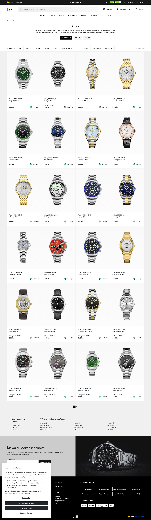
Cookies (57, 496)
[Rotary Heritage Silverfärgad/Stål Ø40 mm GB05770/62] (127, 304)
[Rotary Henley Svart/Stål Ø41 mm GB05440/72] (93, 247)
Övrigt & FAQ (135, 494)
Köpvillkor (58, 503)
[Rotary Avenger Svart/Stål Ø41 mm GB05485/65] (23, 363)
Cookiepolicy (26, 498)
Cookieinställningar (26, 513)
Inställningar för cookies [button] (62, 498)
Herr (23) (77, 37)
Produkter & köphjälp (120, 489)
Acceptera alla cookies (26, 503)
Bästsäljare (93, 15)
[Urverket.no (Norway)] (139, 516)
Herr (52, 15)
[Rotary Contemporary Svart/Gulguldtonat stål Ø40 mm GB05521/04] (93, 304)
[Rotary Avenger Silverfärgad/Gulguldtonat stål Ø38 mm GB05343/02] (127, 247)
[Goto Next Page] (81, 407)
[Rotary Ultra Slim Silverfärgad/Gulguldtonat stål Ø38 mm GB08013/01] (127, 74)
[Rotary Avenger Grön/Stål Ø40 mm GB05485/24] (93, 363)
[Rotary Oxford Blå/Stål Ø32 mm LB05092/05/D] (58, 132)
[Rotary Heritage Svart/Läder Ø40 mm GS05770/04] (58, 304)
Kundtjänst (88, 489)
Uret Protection (120, 494)
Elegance (43, 429)
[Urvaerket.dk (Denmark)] (132, 516)
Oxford (76, 429)
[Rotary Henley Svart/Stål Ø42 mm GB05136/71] (23, 132)
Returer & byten (104, 494)
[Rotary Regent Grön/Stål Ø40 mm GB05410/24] (23, 74)
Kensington (77, 427)
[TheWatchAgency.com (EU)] (142, 516)
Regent (109, 423)
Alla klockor (15, 425)
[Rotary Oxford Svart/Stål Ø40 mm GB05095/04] (127, 363)
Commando (44, 425)
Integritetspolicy (60, 501)
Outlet (109, 15)
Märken (42, 15)
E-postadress (11, 459)
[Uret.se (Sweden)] (129, 516)
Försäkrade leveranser (89, 494)
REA (101, 15)
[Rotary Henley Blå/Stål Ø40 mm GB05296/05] (127, 190)
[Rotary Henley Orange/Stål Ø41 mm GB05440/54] (58, 247)
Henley (76, 423)
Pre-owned (71, 15)
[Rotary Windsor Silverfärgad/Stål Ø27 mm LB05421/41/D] (93, 74)
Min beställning (104, 489)
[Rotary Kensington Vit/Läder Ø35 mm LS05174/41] (127, 132)
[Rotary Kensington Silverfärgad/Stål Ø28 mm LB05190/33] (23, 247)
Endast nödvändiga (26, 508)
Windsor (110, 429)
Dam (60, 15)
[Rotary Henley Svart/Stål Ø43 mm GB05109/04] (58, 74)
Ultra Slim (110, 427)
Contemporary (45, 427)
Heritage (77, 425)
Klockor (9, 21)
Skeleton (110, 425)
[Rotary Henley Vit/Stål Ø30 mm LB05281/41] (93, 132)
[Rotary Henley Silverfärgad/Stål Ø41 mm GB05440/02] (58, 190)
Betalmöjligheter (135, 489)
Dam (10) (87, 37)
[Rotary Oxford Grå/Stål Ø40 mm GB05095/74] (58, 363)
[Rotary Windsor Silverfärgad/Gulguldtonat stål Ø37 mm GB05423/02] (23, 190)
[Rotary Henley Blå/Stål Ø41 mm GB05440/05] (93, 190)
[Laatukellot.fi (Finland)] (136, 516)
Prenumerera (45, 462)
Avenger (43, 423)
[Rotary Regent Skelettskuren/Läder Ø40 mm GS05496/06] (23, 304)
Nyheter (83, 15)
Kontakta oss (59, 486)
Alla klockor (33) (66, 37)
